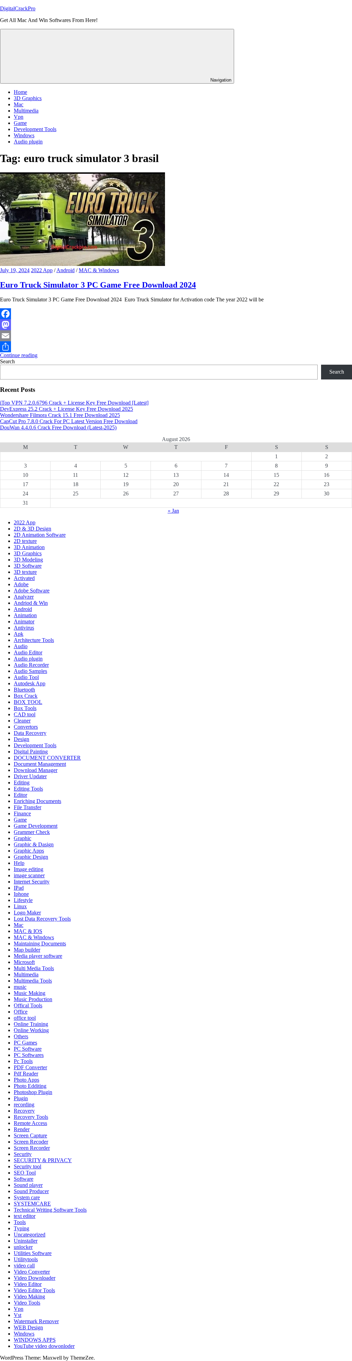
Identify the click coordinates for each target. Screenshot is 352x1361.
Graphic (22, 838)
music (20, 987)
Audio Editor (28, 652)
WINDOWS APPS (35, 1340)
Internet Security (32, 882)
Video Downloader (34, 1278)
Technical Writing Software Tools (50, 1210)
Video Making (29, 1296)
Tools (20, 1222)
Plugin (21, 1098)
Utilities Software (33, 1253)
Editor (20, 795)
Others (21, 1036)
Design (21, 739)
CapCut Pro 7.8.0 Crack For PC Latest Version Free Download (69, 421)
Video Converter (32, 1272)
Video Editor (28, 1284)
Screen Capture (30, 1135)
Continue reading (18, 355)
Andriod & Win (31, 603)
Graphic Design (31, 857)
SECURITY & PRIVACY (43, 1160)
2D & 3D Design (32, 529)
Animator (24, 621)
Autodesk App (29, 683)
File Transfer (27, 807)
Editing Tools (28, 789)
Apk (18, 634)
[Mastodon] (176, 324)
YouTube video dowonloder (44, 1346)
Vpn (18, 117)
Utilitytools (26, 1259)
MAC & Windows (99, 270)
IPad (19, 888)
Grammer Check (32, 832)
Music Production (33, 999)
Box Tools (25, 708)
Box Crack (25, 696)
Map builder (27, 950)
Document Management (40, 764)
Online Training (31, 1024)
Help (19, 863)
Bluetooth (24, 690)
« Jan (173, 511)
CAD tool (24, 714)
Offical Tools (28, 1005)
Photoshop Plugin (33, 1092)
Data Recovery (30, 733)
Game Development (35, 826)
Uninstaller (25, 1241)
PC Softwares (29, 1055)
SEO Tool (25, 1173)
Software (23, 1179)
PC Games (25, 1043)
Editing (22, 782)
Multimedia (26, 111)
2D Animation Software (40, 535)
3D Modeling (28, 559)
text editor (24, 1216)
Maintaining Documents (40, 943)
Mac (18, 104)
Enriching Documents (37, 801)
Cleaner (22, 721)
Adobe (21, 584)
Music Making (29, 993)
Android (65, 270)
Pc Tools (23, 1061)
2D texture (25, 541)
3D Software (28, 566)
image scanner (29, 875)
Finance (22, 813)
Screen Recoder (31, 1142)
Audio (21, 646)
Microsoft (24, 962)
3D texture (25, 572)
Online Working (31, 1030)
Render (22, 1129)
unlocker (23, 1247)
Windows (24, 135)
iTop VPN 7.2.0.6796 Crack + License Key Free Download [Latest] (74, 403)
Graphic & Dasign (34, 844)
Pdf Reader (26, 1073)
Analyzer (24, 597)
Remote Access (30, 1123)
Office (21, 1012)
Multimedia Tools (33, 981)
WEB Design (28, 1327)
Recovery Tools (31, 1117)
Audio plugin (28, 141)
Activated (24, 578)
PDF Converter (30, 1067)
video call (24, 1265)
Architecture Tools (34, 640)
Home (20, 92)
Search (7, 361)
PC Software (28, 1049)
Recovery (24, 1111)
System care (27, 1197)
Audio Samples (30, 671)
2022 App (42, 270)
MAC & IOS (28, 931)
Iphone (21, 894)
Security (23, 1154)
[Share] (176, 346)
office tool (25, 1018)
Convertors (26, 727)
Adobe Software (32, 590)
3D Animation (29, 547)
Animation (25, 615)
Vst (17, 1315)
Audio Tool (26, 677)
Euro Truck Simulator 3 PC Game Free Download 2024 (98, 284)
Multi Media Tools (34, 968)
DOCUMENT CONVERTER (47, 758)
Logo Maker (27, 912)
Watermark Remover (36, 1321)
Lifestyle (23, 900)
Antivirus (24, 628)
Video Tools (27, 1303)
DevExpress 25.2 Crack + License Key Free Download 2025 (66, 409)
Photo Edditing (30, 1086)
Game (20, 123)
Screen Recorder (32, 1148)
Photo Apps (26, 1080)
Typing (21, 1228)
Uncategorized (29, 1234)
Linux (20, 906)
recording (24, 1104)
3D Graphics (28, 98)
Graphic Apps (29, 851)
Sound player (28, 1185)
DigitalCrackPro (17, 8)
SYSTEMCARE (32, 1204)
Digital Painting (31, 751)
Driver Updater (30, 776)
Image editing (28, 869)
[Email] (176, 335)
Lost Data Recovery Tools (42, 919)
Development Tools (35, 129)
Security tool (27, 1166)
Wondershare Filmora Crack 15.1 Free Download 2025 (60, 415)
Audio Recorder (31, 665)
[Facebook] (176, 313)
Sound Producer (31, 1191)
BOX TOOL (28, 702)
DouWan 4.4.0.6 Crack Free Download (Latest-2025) (58, 427)
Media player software (38, 956)
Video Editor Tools (34, 1290)
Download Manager (35, 770)
